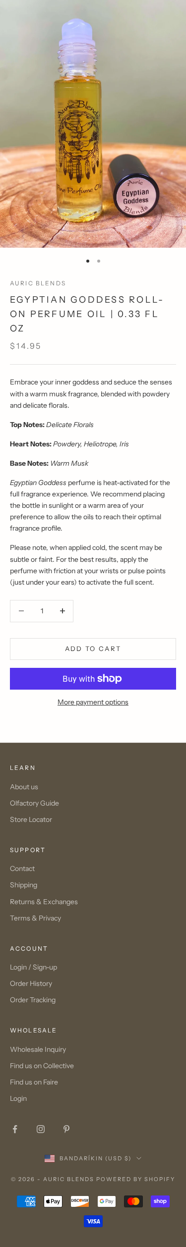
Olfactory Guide (34, 803)
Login (18, 1098)
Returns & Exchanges (44, 901)
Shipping (23, 884)
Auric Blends (38, 283)
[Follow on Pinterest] (66, 1129)
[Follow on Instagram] (41, 1129)
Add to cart (93, 648)
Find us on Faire (34, 1082)
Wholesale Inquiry (38, 1049)
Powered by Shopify (135, 1179)
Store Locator (31, 819)
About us (24, 786)
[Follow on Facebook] (15, 1129)
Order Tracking (33, 999)
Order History (31, 983)
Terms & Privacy (35, 918)
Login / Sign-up (33, 967)
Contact (22, 868)
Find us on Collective (42, 1065)
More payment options (93, 702)
